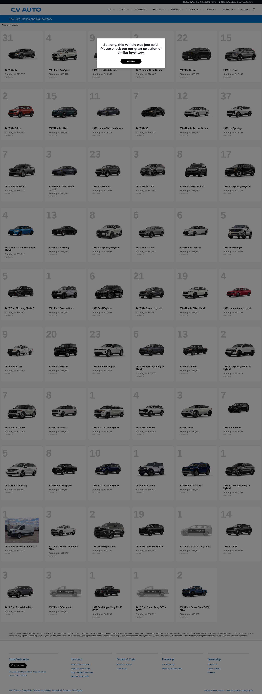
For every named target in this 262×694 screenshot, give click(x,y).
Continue (131, 61)
